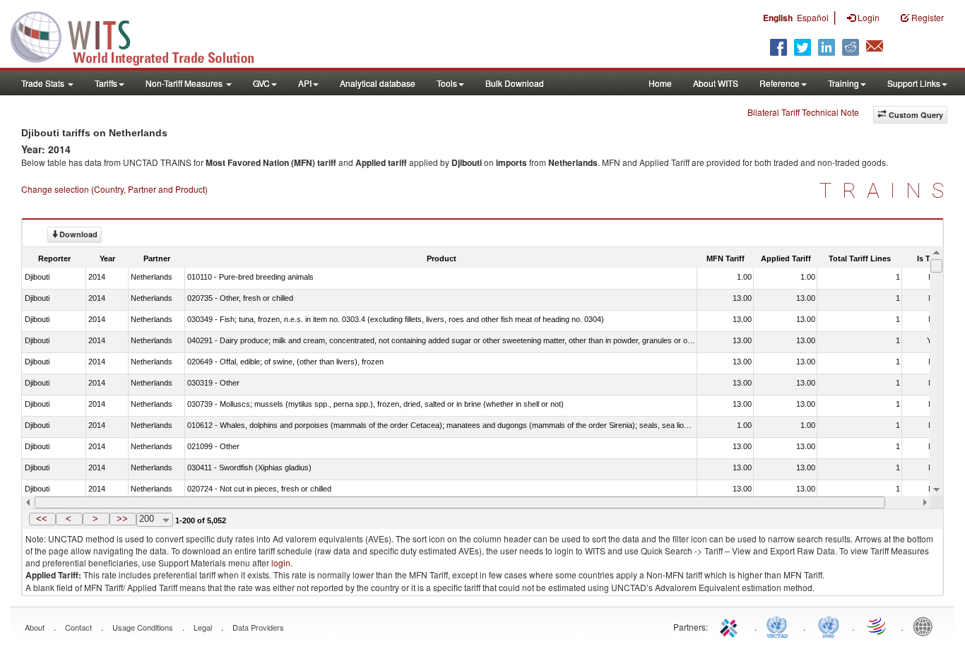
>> (122, 518)
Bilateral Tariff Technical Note (803, 112)
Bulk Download (514, 83)
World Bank (926, 626)
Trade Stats (43, 83)
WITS (141, 35)
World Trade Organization (877, 626)
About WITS (715, 83)
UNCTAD (780, 626)
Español (813, 17)
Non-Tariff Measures (185, 83)
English (778, 17)
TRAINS (886, 190)
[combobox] (154, 520)
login (280, 562)
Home (660, 83)
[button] (42, 519)
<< (41, 518)
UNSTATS (829, 626)
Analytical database (377, 83)
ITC (731, 626)
